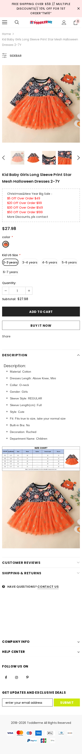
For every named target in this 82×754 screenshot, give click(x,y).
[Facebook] (6, 677)
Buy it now (41, 325)
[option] (41, 104)
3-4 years (29, 262)
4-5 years (49, 262)
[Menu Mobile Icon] (4, 22)
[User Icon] (64, 22)
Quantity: (9, 283)
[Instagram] (16, 677)
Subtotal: (9, 299)
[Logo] (41, 22)
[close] (78, 8)
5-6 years (69, 262)
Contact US (48, 587)
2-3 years (10, 262)
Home (6, 34)
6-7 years (10, 272)
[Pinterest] (27, 677)
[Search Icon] (17, 22)
